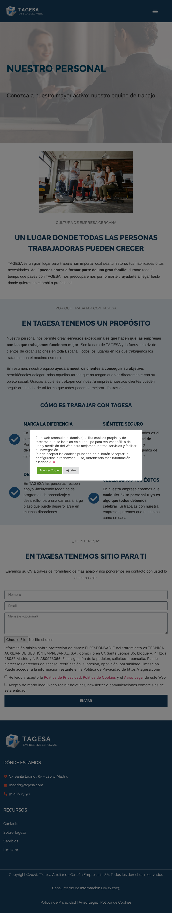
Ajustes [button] (71, 470)
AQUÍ (53, 462)
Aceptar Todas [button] (49, 470)
